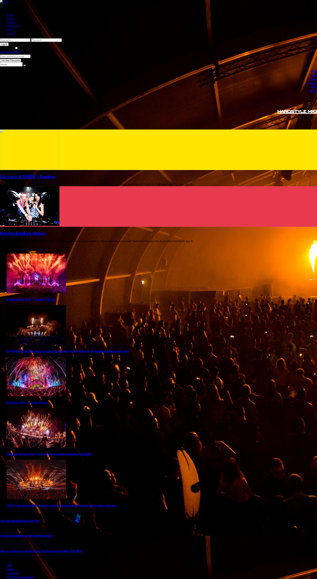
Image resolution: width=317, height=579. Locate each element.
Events (11, 19)
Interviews (13, 26)
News (10, 15)
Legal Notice (13, 573)
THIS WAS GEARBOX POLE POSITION (19, 521)
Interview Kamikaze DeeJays (23, 233)
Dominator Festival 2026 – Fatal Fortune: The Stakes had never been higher (49, 454)
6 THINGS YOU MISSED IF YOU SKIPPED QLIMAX (26, 536)
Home (9, 565)
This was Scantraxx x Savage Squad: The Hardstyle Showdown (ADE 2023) (41, 551)
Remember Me (7, 48)
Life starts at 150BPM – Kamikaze (28, 176)
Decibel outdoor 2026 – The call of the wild (31, 299)
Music (10, 29)
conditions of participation (20, 577)
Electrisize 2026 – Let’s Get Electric (27, 403)
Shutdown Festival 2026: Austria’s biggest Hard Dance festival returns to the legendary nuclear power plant (68, 351)
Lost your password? (10, 52)
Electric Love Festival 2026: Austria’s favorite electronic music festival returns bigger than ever (62, 506)
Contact (11, 33)
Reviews (12, 22)
